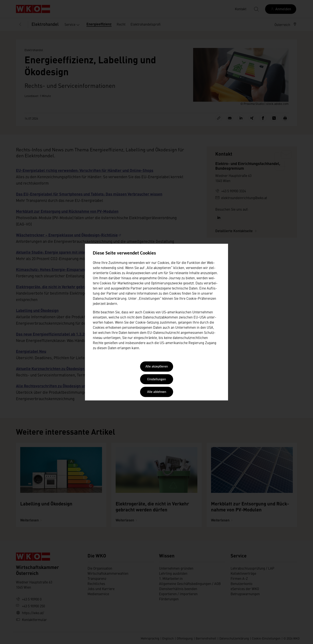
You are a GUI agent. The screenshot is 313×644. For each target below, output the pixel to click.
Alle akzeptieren (156, 367)
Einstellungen (156, 379)
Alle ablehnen (156, 392)
